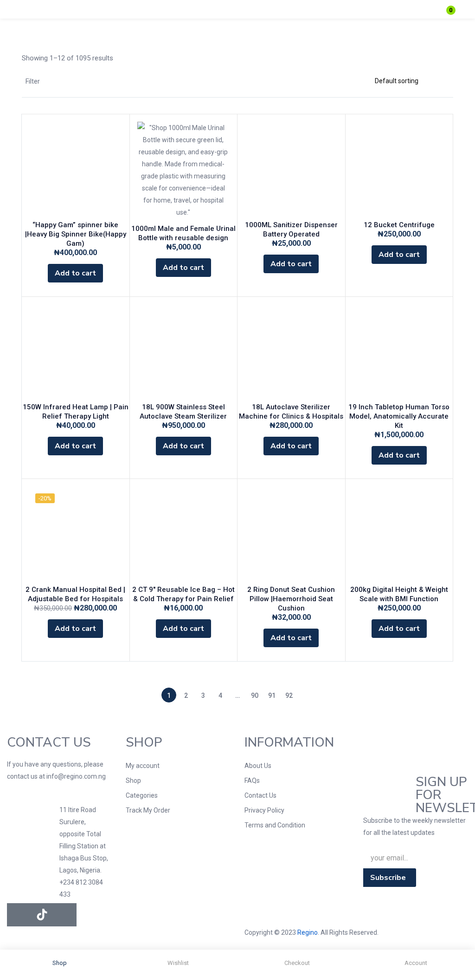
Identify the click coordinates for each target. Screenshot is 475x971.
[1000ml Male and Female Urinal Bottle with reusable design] (183, 170)
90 (254, 695)
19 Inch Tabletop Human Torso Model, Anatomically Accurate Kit (398, 416)
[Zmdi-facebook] (18, 914)
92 (289, 695)
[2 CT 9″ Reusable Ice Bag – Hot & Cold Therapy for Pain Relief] (183, 532)
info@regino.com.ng (76, 776)
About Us (257, 765)
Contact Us (260, 795)
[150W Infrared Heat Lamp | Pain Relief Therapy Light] (75, 350)
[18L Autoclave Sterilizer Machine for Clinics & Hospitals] (291, 350)
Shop (133, 780)
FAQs (252, 780)
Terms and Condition (274, 825)
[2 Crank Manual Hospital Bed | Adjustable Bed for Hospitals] (75, 532)
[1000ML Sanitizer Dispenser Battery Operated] (291, 168)
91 (272, 695)
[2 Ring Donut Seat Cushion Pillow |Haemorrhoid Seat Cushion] (291, 532)
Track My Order (148, 810)
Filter (33, 81)
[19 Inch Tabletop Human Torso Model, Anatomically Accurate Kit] (399, 350)
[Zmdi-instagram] (65, 914)
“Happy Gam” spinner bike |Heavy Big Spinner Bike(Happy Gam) (75, 234)
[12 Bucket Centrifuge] (399, 168)
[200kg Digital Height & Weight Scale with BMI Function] (399, 532)
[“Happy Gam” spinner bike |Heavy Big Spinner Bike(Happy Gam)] (75, 168)
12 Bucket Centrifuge (399, 225)
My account (143, 765)
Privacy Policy (264, 810)
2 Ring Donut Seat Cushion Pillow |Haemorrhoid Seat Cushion (291, 598)
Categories (142, 795)
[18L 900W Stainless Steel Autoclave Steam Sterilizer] (183, 350)
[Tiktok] (41, 914)
